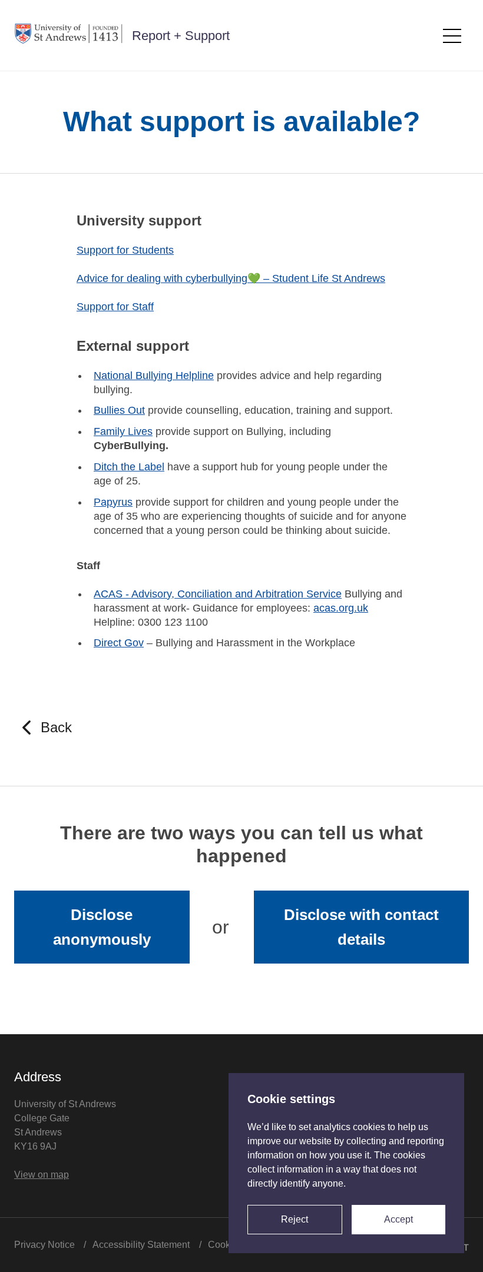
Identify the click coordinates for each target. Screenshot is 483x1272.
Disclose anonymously (102, 927)
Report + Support (181, 35)
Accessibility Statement (141, 1245)
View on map (41, 1175)
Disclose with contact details (361, 927)
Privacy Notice (44, 1245)
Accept (398, 1219)
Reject (294, 1219)
